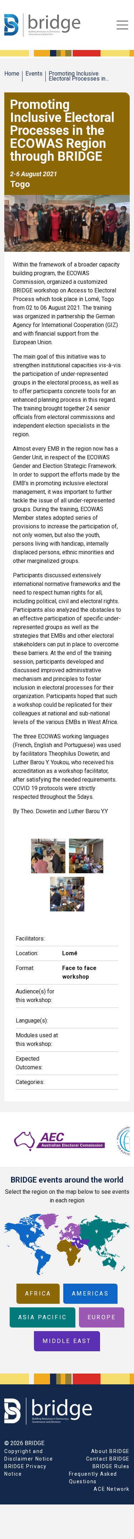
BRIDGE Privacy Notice (25, 1470)
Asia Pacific (42, 1317)
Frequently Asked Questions (93, 1477)
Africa (38, 1293)
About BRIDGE (110, 1451)
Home (11, 73)
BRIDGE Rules (111, 1466)
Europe (102, 1317)
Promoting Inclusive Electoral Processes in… (79, 76)
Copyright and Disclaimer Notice (28, 1455)
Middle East (67, 1341)
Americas (90, 1293)
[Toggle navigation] (122, 25)
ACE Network (112, 1489)
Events (34, 73)
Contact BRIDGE (108, 1459)
